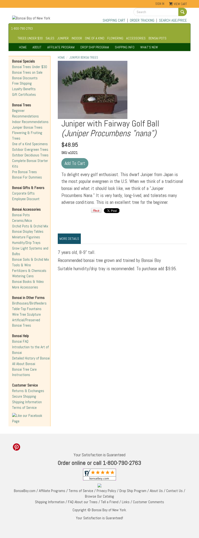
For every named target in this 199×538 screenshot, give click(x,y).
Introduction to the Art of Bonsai (30, 349)
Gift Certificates (24, 94)
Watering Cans (23, 275)
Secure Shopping (24, 396)
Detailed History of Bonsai (31, 358)
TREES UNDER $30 (30, 38)
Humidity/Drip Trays (26, 242)
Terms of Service (24, 407)
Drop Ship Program (132, 490)
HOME (23, 47)
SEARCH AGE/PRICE (173, 20)
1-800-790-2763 (22, 28)
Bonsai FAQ (20, 341)
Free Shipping (22, 83)
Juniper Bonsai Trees (27, 127)
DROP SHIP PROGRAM (94, 47)
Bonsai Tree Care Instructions (24, 372)
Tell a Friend (109, 501)
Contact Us (174, 490)
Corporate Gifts (23, 193)
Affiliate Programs (52, 490)
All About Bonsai (23, 363)
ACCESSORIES (136, 38)
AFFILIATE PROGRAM (61, 47)
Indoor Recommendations (30, 121)
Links (126, 501)
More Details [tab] (69, 238)
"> (92, 90)
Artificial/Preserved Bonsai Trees (26, 322)
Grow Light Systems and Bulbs (30, 251)
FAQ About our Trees (83, 501)
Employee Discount (26, 198)
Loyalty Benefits (24, 88)
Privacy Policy (106, 490)
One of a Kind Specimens (30, 143)
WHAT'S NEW (149, 47)
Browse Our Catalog (99, 496)
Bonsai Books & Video (28, 281)
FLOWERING (115, 38)
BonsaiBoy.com (24, 490)
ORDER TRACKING (142, 20)
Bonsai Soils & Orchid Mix (30, 259)
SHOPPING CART (114, 20)
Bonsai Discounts (25, 78)
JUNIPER (63, 38)
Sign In (159, 4)
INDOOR (77, 38)
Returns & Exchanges (28, 390)
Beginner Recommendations (25, 113)
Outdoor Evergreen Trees (30, 149)
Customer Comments (148, 501)
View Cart (180, 4)
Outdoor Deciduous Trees (30, 155)
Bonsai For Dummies (27, 177)
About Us (156, 490)
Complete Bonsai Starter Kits (30, 163)
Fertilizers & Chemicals (29, 270)
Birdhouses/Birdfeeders (29, 303)
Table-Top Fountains (26, 308)
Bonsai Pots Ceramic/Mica (22, 217)
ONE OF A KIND (94, 38)
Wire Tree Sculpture (26, 314)
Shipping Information (27, 401)
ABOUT (37, 47)
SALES (50, 38)
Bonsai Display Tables (27, 231)
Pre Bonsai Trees (24, 171)
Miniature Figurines (26, 237)
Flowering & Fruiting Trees (27, 135)
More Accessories (25, 287)
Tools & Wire (21, 265)
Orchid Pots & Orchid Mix (30, 226)
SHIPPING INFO (124, 47)
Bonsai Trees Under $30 (29, 66)
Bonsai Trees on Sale (27, 72)
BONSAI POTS (157, 38)
